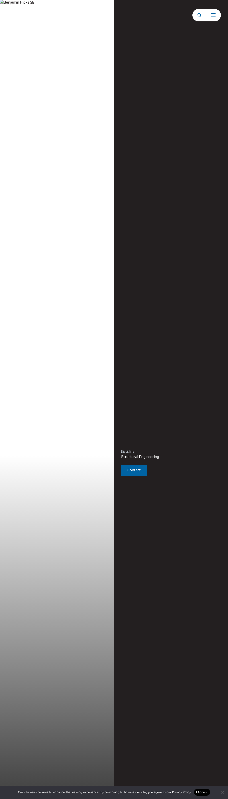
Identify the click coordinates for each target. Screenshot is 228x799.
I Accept (202, 792)
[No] (222, 792)
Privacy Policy (181, 792)
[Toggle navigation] (213, 15)
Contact (134, 470)
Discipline (127, 451)
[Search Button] (199, 15)
